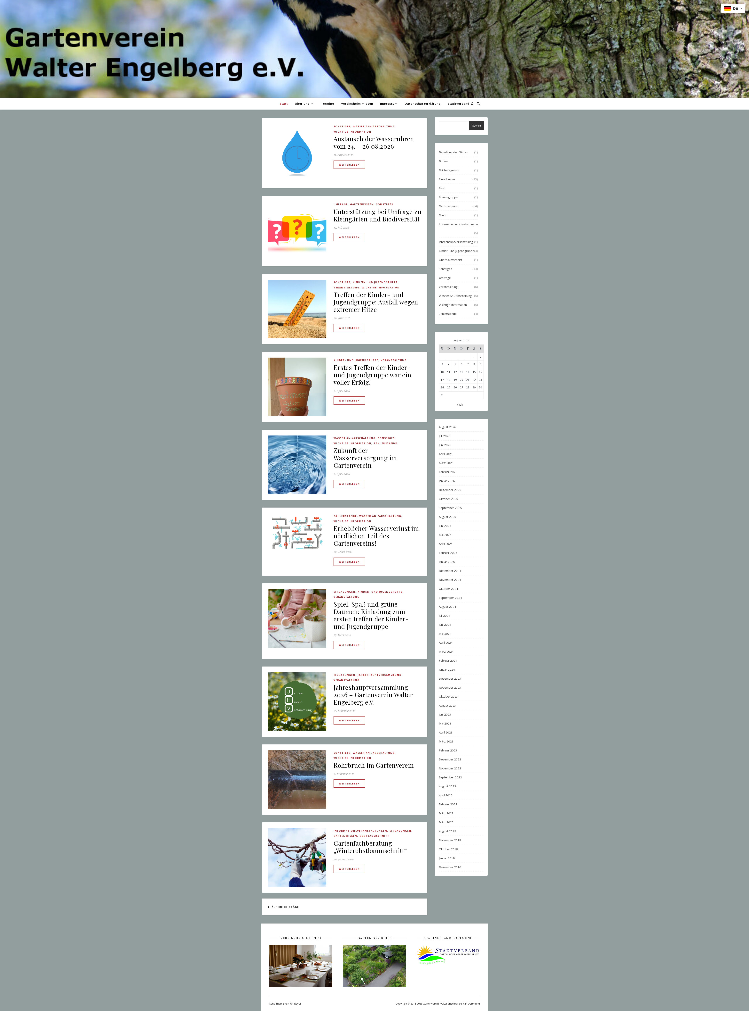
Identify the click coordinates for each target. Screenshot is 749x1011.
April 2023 (446, 732)
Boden (443, 161)
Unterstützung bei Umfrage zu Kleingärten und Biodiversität (377, 215)
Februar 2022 (448, 804)
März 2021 (446, 813)
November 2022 (450, 768)
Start (284, 103)
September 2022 (450, 777)
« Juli (460, 404)
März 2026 (446, 463)
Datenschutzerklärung (423, 103)
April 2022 (446, 795)
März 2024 (446, 651)
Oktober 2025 (448, 499)
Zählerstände (385, 443)
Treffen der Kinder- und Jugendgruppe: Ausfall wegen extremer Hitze (376, 301)
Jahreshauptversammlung (379, 675)
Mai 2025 (445, 535)
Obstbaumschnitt (374, 836)
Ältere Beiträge (285, 907)
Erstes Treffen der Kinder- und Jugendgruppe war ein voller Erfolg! (372, 374)
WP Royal (295, 1003)
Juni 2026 (445, 445)
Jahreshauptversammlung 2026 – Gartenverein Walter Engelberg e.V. (373, 694)
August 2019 (447, 831)
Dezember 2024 (450, 571)
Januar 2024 (447, 669)
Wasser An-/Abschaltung (374, 126)
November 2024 (450, 580)
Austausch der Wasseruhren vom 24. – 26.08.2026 (374, 142)
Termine (327, 103)
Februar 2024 (448, 660)
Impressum (389, 103)
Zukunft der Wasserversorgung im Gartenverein (365, 457)
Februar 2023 (448, 750)
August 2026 (447, 427)
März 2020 (446, 822)
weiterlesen (349, 164)
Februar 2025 (448, 553)
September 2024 (450, 598)
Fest (442, 188)
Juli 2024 (444, 615)
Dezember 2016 (450, 867)
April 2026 (446, 454)
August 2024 (447, 607)
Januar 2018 (447, 858)
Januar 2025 (447, 562)
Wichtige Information (352, 131)
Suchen (476, 125)
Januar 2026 (447, 481)
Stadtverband (458, 103)
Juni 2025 (445, 526)
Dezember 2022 (450, 759)
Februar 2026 (448, 472)
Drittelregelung (449, 170)
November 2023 (450, 687)
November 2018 (450, 840)
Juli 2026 (444, 436)
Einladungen (344, 591)
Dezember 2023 (450, 678)
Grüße (443, 215)
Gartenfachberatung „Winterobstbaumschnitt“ (370, 847)
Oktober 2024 (448, 589)
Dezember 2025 (450, 490)
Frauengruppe (448, 197)
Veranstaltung (346, 287)
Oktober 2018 (448, 849)
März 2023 (446, 741)
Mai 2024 (445, 633)
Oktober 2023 (448, 696)
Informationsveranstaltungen (360, 831)
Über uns (302, 103)
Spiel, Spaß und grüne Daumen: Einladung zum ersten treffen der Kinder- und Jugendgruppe (371, 615)
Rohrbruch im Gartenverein (374, 765)
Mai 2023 (445, 723)
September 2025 (450, 508)
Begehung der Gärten (453, 152)
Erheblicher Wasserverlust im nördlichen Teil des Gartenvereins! (376, 535)
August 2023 (447, 705)
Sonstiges (342, 126)
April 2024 (446, 642)
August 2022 (447, 786)
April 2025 (446, 544)
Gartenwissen (362, 204)
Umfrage (341, 204)
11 (448, 372)
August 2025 (447, 517)
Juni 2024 (445, 624)
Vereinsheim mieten (357, 103)
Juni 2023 (445, 714)
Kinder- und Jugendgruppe (375, 282)
